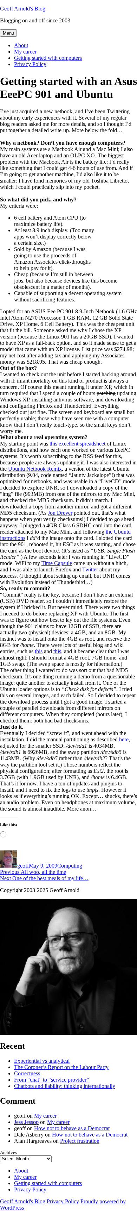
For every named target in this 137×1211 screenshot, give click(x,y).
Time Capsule (56, 563)
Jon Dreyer (60, 513)
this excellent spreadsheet (77, 444)
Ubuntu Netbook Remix (35, 469)
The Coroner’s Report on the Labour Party (61, 1067)
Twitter (90, 569)
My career (25, 52)
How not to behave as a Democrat (72, 1128)
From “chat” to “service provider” (51, 1080)
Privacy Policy (30, 64)
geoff (23, 866)
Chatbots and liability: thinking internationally (64, 1086)
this (39, 651)
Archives (8, 1152)
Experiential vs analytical (42, 1061)
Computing (69, 866)
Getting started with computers (48, 58)
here (124, 739)
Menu (8, 33)
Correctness (27, 1073)
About (21, 45)
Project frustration (79, 1141)
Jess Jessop (26, 1122)
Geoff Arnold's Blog (22, 9)
